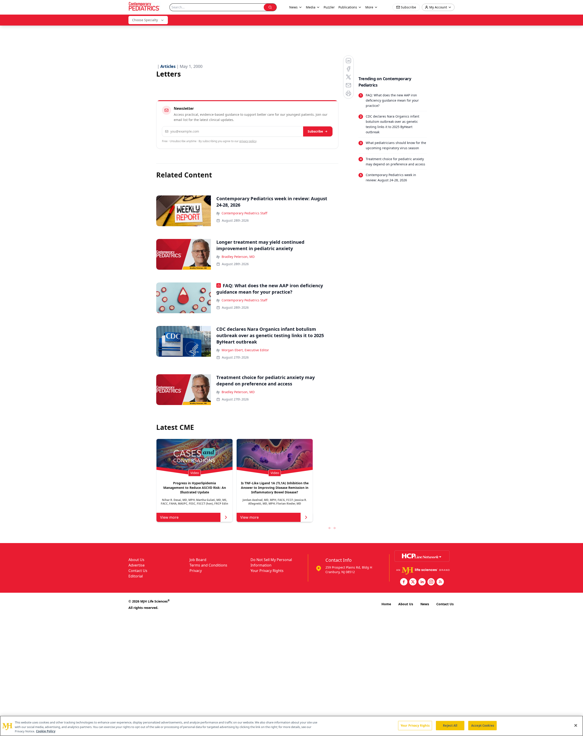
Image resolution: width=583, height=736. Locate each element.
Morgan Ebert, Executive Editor (245, 350)
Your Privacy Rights (267, 570)
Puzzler (329, 7)
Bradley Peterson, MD (238, 256)
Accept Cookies (482, 725)
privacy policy (247, 141)
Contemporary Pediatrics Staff (244, 213)
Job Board (197, 559)
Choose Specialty (145, 20)
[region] (291, 726)
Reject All (450, 725)
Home (386, 604)
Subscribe (315, 131)
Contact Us (137, 570)
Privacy (195, 570)
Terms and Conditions (208, 565)
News (424, 604)
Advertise (136, 565)
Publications (347, 7)
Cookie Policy (45, 731)
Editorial (135, 576)
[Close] (576, 725)
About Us (136, 559)
